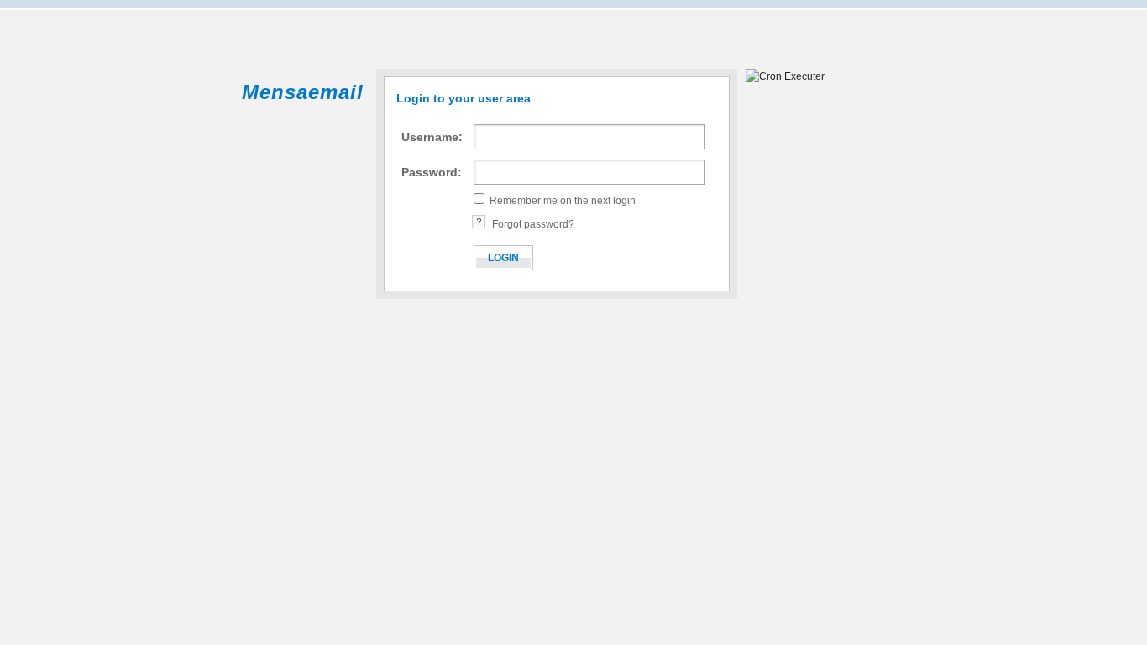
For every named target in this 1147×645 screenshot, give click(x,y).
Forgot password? (533, 224)
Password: (431, 172)
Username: (432, 137)
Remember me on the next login (563, 201)
